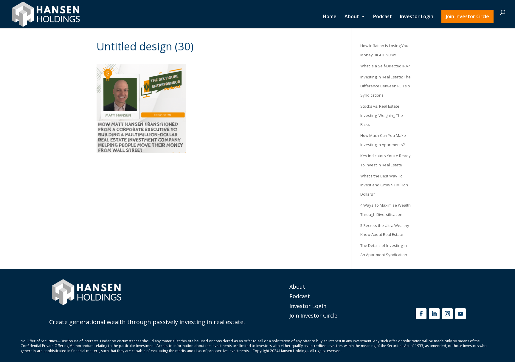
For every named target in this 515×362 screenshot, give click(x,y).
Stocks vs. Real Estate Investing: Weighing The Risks (381, 115)
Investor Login (416, 17)
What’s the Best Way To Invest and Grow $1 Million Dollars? (384, 185)
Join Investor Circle (467, 16)
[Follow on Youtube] (460, 313)
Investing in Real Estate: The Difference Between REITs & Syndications (385, 86)
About (352, 17)
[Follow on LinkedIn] (434, 313)
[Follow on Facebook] (421, 313)
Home (329, 17)
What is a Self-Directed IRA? (385, 66)
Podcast (382, 17)
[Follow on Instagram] (447, 313)
